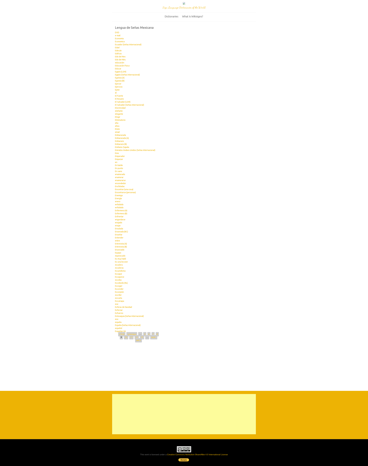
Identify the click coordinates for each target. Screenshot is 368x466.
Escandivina (120, 271)
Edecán (118, 50)
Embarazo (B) (121, 144)
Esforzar (119, 310)
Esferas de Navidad (123, 307)
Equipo (118, 253)
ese (116, 304)
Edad (117, 47)
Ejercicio (118, 87)
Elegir (117, 117)
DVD (117, 32)
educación (119, 63)
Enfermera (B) (121, 213)
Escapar (118, 274)
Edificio (118, 53)
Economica (120, 41)
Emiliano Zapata (122, 147)
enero (117, 201)
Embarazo (119, 141)
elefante (119, 111)
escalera (119, 265)
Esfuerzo (119, 313)
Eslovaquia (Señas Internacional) (129, 316)
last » (138, 340)
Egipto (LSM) (120, 72)
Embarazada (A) (122, 138)
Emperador (120, 156)
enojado (118, 222)
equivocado (120, 256)
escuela (118, 298)
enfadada (119, 204)
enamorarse (120, 180)
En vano (118, 171)
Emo (117, 153)
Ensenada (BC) (121, 231)
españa (118, 322)
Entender (119, 238)
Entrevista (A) (121, 244)
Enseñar (118, 235)
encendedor (120, 183)
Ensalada (119, 228)
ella (116, 123)
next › (153, 337)
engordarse (120, 219)
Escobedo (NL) (121, 283)
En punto (119, 168)
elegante (119, 114)
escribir (118, 295)
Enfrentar (119, 216)
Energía (118, 198)
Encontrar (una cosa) (124, 189)
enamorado (120, 174)
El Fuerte (119, 96)
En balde (119, 165)
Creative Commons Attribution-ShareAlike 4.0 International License (197, 454)
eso (116, 319)
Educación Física (122, 66)
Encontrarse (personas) (125, 192)
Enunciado (119, 250)
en (116, 162)
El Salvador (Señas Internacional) (129, 105)
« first (121, 334)
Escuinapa (119, 301)
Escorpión (119, 292)
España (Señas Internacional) (128, 325)
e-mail (117, 35)
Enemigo (119, 195)
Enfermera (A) (121, 210)
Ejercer (118, 84)
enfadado (119, 207)
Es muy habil (120, 259)
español (118, 328)
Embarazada (120, 135)
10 (126, 337)
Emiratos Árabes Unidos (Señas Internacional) (135, 150)
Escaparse (119, 277)
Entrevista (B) (121, 247)
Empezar (119, 159)
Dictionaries (171, 16)
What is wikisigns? (192, 16)
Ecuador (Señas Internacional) (128, 44)
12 (137, 337)
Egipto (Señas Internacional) (127, 75)
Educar (118, 69)
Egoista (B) (119, 81)
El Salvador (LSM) (122, 102)
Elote (117, 129)
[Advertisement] (184, 365)
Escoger (118, 286)
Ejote (117, 90)
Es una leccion (121, 262)
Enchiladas (120, 186)
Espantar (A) (120, 331)
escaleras (119, 268)
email (117, 132)
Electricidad (120, 108)
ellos (117, 126)
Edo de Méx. (120, 59)
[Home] (184, 4)
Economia (119, 38)
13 (142, 337)
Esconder (119, 289)
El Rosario (119, 99)
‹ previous (131, 334)
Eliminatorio (120, 120)
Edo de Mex (120, 56)
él (116, 93)
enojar (118, 225)
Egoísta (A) (119, 78)
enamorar (119, 177)
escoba (118, 280)
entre (117, 241)
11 (131, 337)
